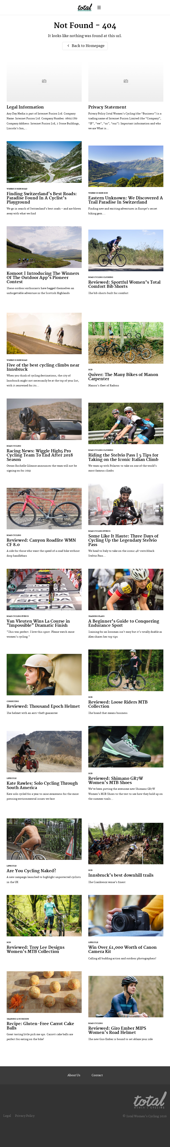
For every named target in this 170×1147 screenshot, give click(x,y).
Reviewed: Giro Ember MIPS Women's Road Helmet (125, 1011)
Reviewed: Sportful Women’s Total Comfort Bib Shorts (125, 264)
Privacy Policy (25, 1116)
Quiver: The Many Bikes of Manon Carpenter (125, 357)
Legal (7, 1116)
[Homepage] (150, 1099)
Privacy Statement (125, 97)
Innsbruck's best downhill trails (125, 855)
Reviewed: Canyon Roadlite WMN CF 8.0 (44, 525)
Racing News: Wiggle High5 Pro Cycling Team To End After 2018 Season (44, 438)
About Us (74, 1075)
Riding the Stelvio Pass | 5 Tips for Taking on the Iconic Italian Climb (125, 440)
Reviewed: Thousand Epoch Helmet (44, 686)
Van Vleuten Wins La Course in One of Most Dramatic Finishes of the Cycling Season (44, 606)
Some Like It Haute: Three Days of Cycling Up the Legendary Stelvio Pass (125, 523)
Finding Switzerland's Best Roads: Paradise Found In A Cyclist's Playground (44, 180)
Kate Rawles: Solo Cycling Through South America (44, 768)
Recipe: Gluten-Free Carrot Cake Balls (44, 1008)
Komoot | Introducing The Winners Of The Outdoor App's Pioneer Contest (44, 262)
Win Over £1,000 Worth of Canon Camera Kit (125, 930)
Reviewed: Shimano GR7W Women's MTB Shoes (125, 765)
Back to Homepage (87, 46)
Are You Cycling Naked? (44, 853)
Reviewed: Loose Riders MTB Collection (125, 684)
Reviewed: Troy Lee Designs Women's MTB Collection (44, 929)
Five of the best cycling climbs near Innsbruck (44, 352)
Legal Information (44, 97)
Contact (97, 1075)
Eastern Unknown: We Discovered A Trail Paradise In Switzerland (125, 183)
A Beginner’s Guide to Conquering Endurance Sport (125, 606)
